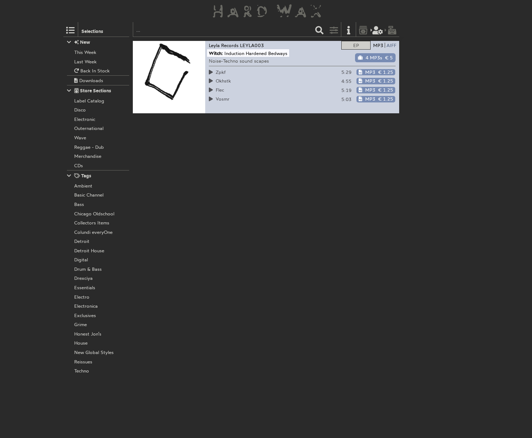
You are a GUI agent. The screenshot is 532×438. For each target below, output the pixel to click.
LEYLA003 (252, 45)
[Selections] (70, 29)
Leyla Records (223, 45)
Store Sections (95, 90)
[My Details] (378, 29)
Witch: (216, 53)
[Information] (348, 29)
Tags (85, 175)
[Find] (319, 29)
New (84, 42)
